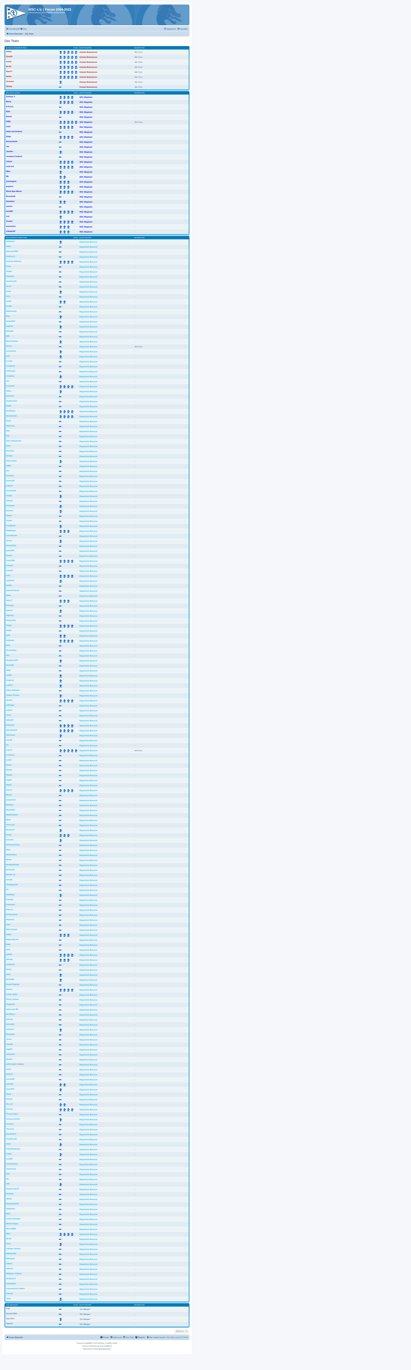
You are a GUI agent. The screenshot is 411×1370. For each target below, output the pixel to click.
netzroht (9, 840)
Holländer (10, 640)
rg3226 (9, 954)
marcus (9, 790)
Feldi (8, 1309)
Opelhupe (10, 894)
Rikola (8, 969)
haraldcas (10, 580)
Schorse (9, 1019)
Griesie (9, 555)
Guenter (9, 565)
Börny (8, 101)
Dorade (9, 456)
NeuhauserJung (13, 845)
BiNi (8, 336)
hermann (10, 605)
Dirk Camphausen (13, 441)
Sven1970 (10, 1089)
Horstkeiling (11, 650)
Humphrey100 (12, 660)
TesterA (9, 1099)
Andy (8, 266)
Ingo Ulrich (10, 1318)
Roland (9, 989)
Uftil (8, 1174)
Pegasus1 (10, 919)
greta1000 (10, 550)
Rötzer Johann (12, 999)
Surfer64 (9, 1084)
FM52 (8, 121)
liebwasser (10, 735)
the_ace (9, 1104)
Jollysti (9, 710)
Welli (8, 1214)
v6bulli (9, 1199)
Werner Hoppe (12, 1224)
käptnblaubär (11, 730)
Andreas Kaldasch (14, 261)
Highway (9, 615)
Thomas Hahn (12, 1114)
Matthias (9, 805)
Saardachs (10, 1004)
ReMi (8, 944)
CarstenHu (10, 366)
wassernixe (11, 226)
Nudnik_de (10, 875)
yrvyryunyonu (12, 1288)
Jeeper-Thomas (12, 695)
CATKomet (10, 371)
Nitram (9, 860)
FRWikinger (11, 530)
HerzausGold (11, 141)
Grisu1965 (10, 560)
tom (7, 216)
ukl (7, 1179)
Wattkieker (10, 1209)
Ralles (8, 934)
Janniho (9, 151)
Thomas (9, 1109)
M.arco (9, 765)
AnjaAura (10, 276)
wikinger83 (10, 231)
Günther (9, 570)
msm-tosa (10, 825)
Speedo (9, 1059)
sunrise (9, 206)
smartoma (10, 1054)
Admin (9, 51)
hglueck (9, 610)
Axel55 (9, 306)
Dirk (7, 436)
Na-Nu (8, 66)
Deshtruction (11, 401)
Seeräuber (10, 201)
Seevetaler (10, 1034)
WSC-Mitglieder (13, 93)
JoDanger (10, 705)
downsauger (11, 461)
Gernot (9, 540)
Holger (9, 625)
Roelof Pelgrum (12, 984)
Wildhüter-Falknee (14, 1273)
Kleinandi (10, 725)
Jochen (9, 700)
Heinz (8, 595)
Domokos (10, 451)
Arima (8, 291)
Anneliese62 (11, 281)
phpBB (88, 1343)
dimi (8, 431)
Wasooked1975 (12, 1204)
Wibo (8, 1234)
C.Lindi (9, 361)
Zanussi (9, 1293)
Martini (9, 795)
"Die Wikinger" (12, 1305)
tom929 (9, 1159)
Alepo (8, 246)
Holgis (9, 630)
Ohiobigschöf (12, 885)
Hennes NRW (11, 1314)
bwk (8, 356)
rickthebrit (10, 964)
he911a (9, 585)
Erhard (9, 116)
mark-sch (10, 166)
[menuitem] (23, 29)
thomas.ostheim (13, 1119)
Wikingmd (10, 1258)
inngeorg (10, 680)
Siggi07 (9, 1049)
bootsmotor (11, 351)
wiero (8, 1244)
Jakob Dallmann (13, 690)
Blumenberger (12, 341)
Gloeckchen (11, 545)
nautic (8, 835)
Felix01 (9, 496)
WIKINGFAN (11, 1254)
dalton (9, 391)
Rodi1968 (10, 979)
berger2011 (10, 321)
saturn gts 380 (12, 1009)
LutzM (8, 760)
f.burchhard (11, 491)
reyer (8, 949)
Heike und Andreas (14, 131)
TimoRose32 (11, 1139)
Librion (9, 161)
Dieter (8, 421)
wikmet (9, 1263)
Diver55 (9, 56)
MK (7, 176)
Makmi (9, 785)
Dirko (8, 446)
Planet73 (9, 1323)
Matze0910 (10, 810)
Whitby (9, 86)
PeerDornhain (12, 914)
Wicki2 (9, 1239)
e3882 (8, 466)
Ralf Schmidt (11, 929)
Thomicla (10, 1129)
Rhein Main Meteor (14, 191)
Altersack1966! (12, 251)
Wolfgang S (11, 1278)
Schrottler (10, 1024)
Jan (7, 146)
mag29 (9, 780)
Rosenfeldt (10, 196)
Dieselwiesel (11, 416)
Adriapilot (10, 241)
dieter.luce (10, 426)
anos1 (8, 286)
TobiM (8, 1154)
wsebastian (11, 1283)
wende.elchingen (13, 1219)
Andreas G (10, 256)
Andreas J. (10, 96)
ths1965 (9, 211)
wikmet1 (9, 1268)
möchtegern (11, 181)
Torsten (9, 221)
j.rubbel (9, 685)
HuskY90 (9, 665)
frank (8, 126)
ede (7, 471)
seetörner (10, 1029)
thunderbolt (11, 1134)
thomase (9, 1124)
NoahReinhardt (12, 865)
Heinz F (9, 600)
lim (7, 745)
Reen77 (9, 71)
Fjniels (9, 516)
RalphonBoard (12, 939)
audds (8, 301)
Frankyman (11, 525)
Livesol (9, 750)
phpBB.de (108, 1346)
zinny (8, 1298)
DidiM (8, 406)
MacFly (9, 770)
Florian (9, 520)
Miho (8, 171)
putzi (8, 924)
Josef (8, 715)
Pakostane (10, 904)
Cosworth (10, 386)
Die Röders (10, 411)
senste (9, 1039)
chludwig (10, 376)
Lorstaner (10, 755)
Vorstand (10, 81)
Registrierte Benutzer (16, 238)
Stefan (9, 76)
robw (8, 974)
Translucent (11, 1169)
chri (7, 381)
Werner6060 (11, 1229)
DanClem (10, 396)
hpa (7, 655)
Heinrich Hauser (13, 590)
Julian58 (9, 720)
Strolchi (9, 1074)
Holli (8, 635)
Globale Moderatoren (16, 48)
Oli (7, 889)
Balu (8, 316)
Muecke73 (10, 830)
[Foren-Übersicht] (16, 14)
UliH (8, 1184)
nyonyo (9, 880)
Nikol (8, 850)
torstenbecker (12, 1164)
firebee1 (9, 501)
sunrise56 (10, 1079)
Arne (8, 296)
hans (8, 575)
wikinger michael (13, 1249)
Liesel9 (9, 740)
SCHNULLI (10, 1014)
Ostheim (9, 899)
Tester (8, 1094)
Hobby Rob (11, 620)
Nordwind (10, 870)
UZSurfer (10, 1194)
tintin (8, 1144)
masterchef (11, 800)
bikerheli (9, 331)
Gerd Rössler (11, 535)
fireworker (10, 506)
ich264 (9, 675)
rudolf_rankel (11, 994)
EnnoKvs (10, 476)
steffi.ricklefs (11, 1064)
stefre (8, 1069)
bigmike (9, 326)
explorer (9, 486)
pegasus (9, 186)
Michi (8, 820)
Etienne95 (10, 481)
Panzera (9, 909)
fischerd (9, 511)
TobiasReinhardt (13, 1149)
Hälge (8, 670)
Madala (9, 775)
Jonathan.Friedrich (14, 156)
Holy (8, 645)
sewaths (9, 1044)
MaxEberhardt (12, 815)
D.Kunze (9, 106)
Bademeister (11, 311)
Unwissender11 (12, 1189)
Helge (8, 136)
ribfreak (9, 959)
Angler (9, 271)
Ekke (8, 111)
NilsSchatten (11, 855)
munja (8, 61)
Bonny (9, 346)
